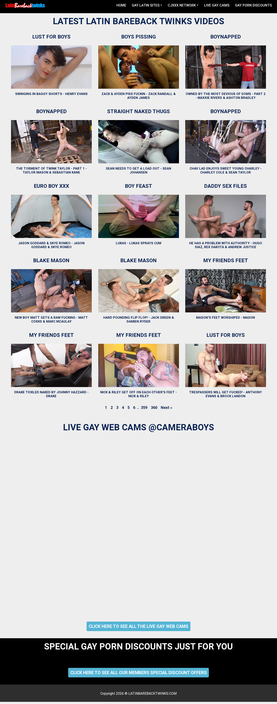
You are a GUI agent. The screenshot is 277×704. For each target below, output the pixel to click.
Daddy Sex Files (225, 186)
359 (144, 407)
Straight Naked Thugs (138, 111)
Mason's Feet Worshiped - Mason (225, 318)
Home (122, 5)
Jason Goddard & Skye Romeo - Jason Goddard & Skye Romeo (51, 245)
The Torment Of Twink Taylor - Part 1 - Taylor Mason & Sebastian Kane (51, 170)
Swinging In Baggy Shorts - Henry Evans (51, 94)
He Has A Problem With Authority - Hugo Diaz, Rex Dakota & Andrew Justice (225, 245)
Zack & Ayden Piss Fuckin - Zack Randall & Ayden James (138, 96)
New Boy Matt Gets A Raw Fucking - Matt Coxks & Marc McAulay (51, 319)
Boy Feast (138, 186)
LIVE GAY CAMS (216, 5)
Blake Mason (51, 260)
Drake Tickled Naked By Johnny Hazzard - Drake (51, 394)
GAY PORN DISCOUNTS (253, 5)
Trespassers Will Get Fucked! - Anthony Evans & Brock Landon (225, 394)
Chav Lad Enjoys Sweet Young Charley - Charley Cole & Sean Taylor (226, 170)
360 (154, 407)
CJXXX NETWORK (182, 5)
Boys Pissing (138, 37)
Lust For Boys (51, 37)
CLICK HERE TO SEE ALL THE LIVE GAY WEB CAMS (138, 626)
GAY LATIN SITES (145, 5)
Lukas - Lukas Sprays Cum (138, 243)
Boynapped (225, 37)
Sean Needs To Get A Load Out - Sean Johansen (138, 170)
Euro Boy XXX (51, 186)
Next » (166, 407)
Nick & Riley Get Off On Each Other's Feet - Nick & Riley (138, 394)
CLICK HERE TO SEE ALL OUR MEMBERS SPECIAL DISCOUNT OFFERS (138, 672)
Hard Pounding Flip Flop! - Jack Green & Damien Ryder (138, 319)
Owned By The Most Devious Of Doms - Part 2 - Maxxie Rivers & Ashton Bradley (226, 96)
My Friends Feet (225, 260)
